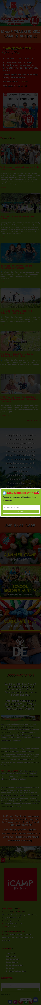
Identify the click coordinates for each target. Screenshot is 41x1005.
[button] (37, 492)
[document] (20, 502)
